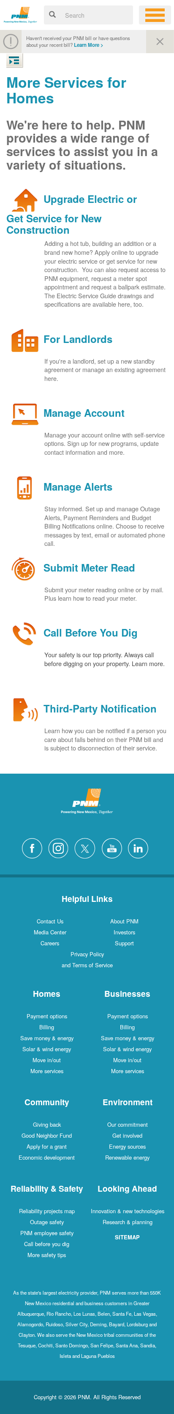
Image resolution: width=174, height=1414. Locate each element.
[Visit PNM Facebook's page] (34, 847)
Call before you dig (46, 1244)
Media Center (50, 932)
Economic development (47, 1157)
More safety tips (46, 1255)
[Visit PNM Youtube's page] (114, 847)
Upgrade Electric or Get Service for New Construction (71, 214)
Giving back (47, 1124)
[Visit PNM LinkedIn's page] (140, 847)
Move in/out (47, 1060)
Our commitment (127, 1124)
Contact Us (50, 921)
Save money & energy (46, 1038)
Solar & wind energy (46, 1049)
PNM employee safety (46, 1233)
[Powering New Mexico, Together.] (20, 13)
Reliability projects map (47, 1211)
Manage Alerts (78, 487)
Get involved (127, 1135)
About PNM (124, 921)
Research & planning (127, 1222)
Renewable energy (127, 1157)
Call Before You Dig (91, 633)
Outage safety (47, 1222)
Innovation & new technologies (127, 1211)
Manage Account (84, 412)
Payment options (47, 1016)
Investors (124, 932)
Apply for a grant (47, 1146)
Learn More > (88, 45)
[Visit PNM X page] (87, 847)
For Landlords (78, 339)
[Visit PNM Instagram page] (60, 847)
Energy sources (127, 1146)
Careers (50, 943)
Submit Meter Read (89, 567)
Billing (46, 1027)
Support (124, 943)
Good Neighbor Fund (47, 1135)
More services (46, 1071)
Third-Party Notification (100, 709)
